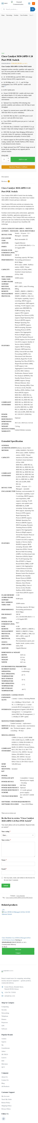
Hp (2, 1045)
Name (4, 860)
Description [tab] (5, 177)
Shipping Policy (7, 1106)
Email (4, 869)
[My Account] (29, 3)
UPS (3, 1025)
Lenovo (4, 1057)
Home (3, 15)
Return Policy (6, 1102)
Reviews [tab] (5, 181)
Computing (5, 1006)
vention (4, 1038)
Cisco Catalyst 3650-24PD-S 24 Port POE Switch (19, 897)
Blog (3, 1083)
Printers (4, 1019)
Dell (3, 1061)
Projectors (5, 1022)
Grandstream (6, 1048)
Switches (16, 15)
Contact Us (5, 1080)
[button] (33, 3)
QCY (3, 1067)
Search (32, 9)
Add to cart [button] (18, 949)
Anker (3, 1051)
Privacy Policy (6, 1109)
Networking (9, 15)
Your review (6, 840)
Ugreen (4, 1042)
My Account (5, 1096)
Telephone (5, 1016)
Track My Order (7, 1099)
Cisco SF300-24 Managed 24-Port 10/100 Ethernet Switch (16, 939)
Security (4, 1010)
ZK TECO (5, 1054)
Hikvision (5, 1064)
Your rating (6, 831)
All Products (5, 1086)
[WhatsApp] (4, 1119)
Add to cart (23, 159)
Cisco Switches (24, 15)
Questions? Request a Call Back (18, 167)
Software (4, 1029)
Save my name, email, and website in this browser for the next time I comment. (19, 879)
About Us (5, 1077)
